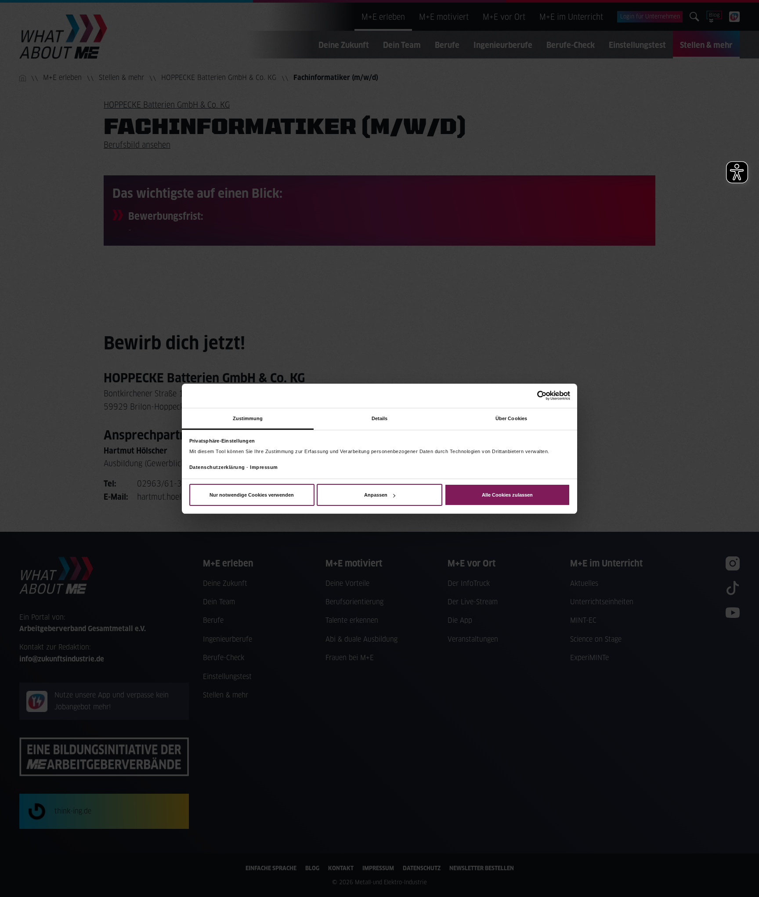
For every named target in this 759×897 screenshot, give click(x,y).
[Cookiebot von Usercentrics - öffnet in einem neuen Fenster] (531, 395)
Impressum (264, 467)
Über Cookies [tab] (511, 418)
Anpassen (375, 495)
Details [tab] (380, 418)
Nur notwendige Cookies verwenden (252, 495)
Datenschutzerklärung (217, 467)
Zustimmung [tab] (248, 418)
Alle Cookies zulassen (507, 495)
